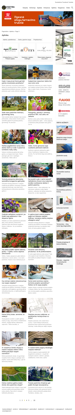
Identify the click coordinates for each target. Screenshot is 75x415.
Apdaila (39, 8)
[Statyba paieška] (72, 8)
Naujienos (61, 8)
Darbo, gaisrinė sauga (24, 39)
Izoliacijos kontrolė (63, 208)
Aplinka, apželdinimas (9, 39)
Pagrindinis (5, 31)
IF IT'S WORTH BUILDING (63, 115)
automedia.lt (33, 409)
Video (68, 8)
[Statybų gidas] (8, 9)
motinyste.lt (68, 409)
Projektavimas (38, 39)
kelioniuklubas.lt (23, 409)
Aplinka (53, 8)
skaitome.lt (41, 409)
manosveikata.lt (7, 409)
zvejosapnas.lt (59, 409)
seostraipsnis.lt (6, 411)
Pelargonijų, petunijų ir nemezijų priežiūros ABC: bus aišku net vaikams (39, 114)
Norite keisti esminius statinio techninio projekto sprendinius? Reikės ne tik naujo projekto (38, 283)
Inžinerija (32, 8)
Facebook (65, 2)
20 (34, 400)
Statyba (25, 8)
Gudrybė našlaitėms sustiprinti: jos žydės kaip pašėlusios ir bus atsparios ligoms (14, 216)
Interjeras (46, 8)
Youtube (70, 2)
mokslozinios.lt (49, 409)
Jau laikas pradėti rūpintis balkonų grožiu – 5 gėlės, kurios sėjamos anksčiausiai (13, 251)
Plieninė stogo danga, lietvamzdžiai (64, 104)
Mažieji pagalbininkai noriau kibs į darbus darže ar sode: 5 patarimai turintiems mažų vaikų (13, 148)
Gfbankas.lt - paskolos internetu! (63, 78)
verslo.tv (15, 409)
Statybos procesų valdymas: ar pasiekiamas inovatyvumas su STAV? (38, 316)
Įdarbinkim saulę (62, 155)
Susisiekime (58, 2)
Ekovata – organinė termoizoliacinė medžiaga (63, 262)
